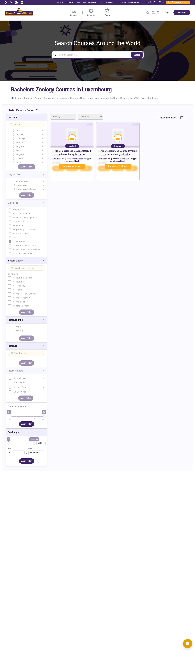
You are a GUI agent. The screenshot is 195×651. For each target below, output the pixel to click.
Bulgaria (20, 154)
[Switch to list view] (181, 117)
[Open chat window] (187, 643)
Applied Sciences (21, 306)
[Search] (147, 12)
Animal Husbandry (21, 298)
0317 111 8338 (157, 2)
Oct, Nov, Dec (20, 392)
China (18, 162)
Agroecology (19, 286)
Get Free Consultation (178, 2)
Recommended (168, 117)
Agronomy (18, 290)
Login (167, 12)
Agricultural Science (22, 278)
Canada (19, 158)
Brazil (18, 150)
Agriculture (18, 282)
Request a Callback (72, 166)
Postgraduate (20, 185)
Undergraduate (21, 181)
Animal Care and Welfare (24, 294)
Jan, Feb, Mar (20, 378)
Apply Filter (26, 167)
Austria (19, 134)
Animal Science (20, 302)
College (17, 327)
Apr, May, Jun (20, 383)
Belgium (20, 146)
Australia (20, 130)
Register (182, 12)
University (18, 331)
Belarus (19, 142)
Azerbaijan (21, 138)
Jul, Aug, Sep (20, 387)
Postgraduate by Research (26, 189)
